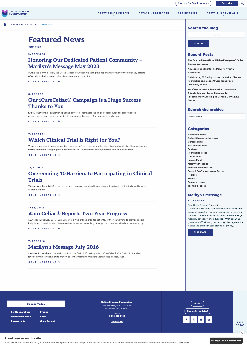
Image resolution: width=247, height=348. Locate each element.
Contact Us (117, 321)
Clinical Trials (195, 141)
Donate (227, 3)
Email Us (198, 303)
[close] (242, 333)
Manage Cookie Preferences (226, 340)
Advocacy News (197, 134)
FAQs (42, 316)
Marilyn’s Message (198, 163)
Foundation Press (197, 152)
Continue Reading (42, 81)
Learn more (183, 342)
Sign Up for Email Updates (193, 3)
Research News (196, 182)
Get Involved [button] (188, 13)
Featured (193, 149)
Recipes (192, 174)
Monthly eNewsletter (200, 167)
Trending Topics (197, 185)
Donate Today (36, 304)
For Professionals (20, 316)
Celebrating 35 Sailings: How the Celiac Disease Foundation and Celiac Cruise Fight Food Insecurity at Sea (214, 81)
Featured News (46, 24)
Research (193, 178)
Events (43, 312)
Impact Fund (195, 160)
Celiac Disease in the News (203, 138)
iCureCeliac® (47, 321)
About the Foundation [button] (224, 13)
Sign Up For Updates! (197, 311)
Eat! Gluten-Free (197, 145)
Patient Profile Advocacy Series (206, 171)
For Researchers (20, 312)
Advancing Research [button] (154, 13)
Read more (203, 232)
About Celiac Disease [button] (114, 13)
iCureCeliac (194, 156)
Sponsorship (17, 321)
